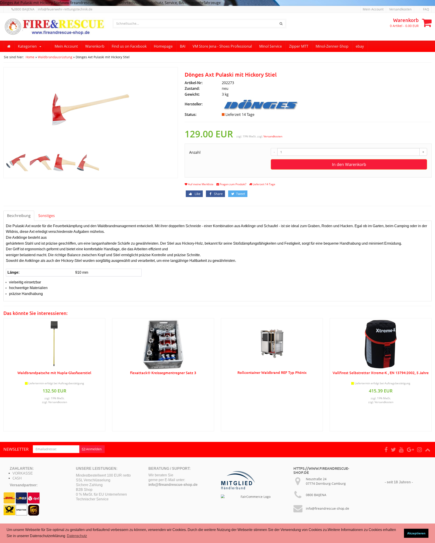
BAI (182, 46)
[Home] (9, 46)
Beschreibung (19, 215)
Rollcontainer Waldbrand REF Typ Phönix (272, 372)
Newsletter (16, 449)
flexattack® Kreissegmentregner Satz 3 (163, 372)
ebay (360, 46)
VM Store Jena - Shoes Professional (222, 46)
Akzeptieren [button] (416, 533)
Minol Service (270, 46)
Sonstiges (46, 215)
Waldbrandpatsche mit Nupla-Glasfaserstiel (54, 372)
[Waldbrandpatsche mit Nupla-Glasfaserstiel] (54, 344)
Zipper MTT (298, 46)
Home (30, 57)
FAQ (426, 9)
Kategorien (27, 46)
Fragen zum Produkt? (232, 184)
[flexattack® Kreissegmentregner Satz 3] (163, 344)
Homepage (163, 46)
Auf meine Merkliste (200, 184)
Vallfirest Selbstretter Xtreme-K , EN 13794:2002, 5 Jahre (381, 372)
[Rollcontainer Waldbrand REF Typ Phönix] (272, 344)
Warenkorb (94, 46)
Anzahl (195, 152)
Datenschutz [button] (77, 536)
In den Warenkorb (349, 164)
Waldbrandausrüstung (55, 57)
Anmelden (93, 449)
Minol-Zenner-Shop (332, 46)
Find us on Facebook (129, 46)
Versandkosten (400, 9)
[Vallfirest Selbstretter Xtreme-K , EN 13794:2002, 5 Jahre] (380, 344)
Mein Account (373, 9)
